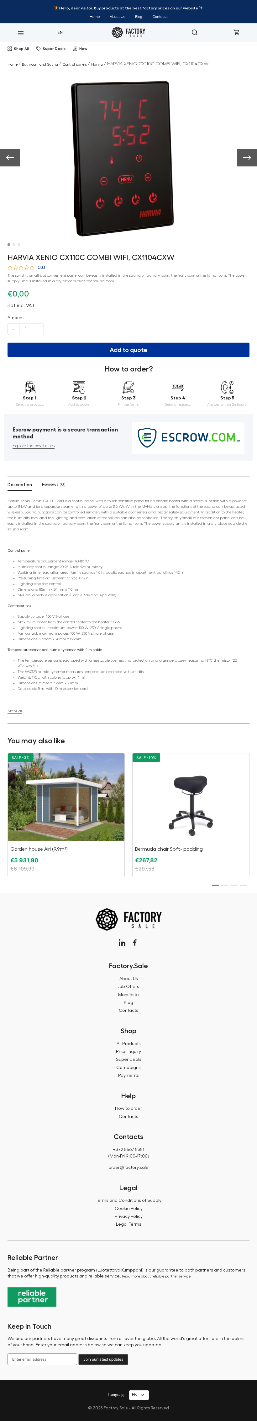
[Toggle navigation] (21, 32)
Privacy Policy (129, 1216)
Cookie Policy (129, 1209)
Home (95, 17)
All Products (129, 1044)
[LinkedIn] (122, 942)
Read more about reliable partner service (156, 1276)
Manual (15, 711)
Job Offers (128, 986)
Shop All (21, 49)
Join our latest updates (103, 1359)
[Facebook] (135, 942)
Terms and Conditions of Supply (128, 1200)
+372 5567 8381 (128, 1149)
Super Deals (54, 49)
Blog (138, 17)
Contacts (159, 17)
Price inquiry (128, 1051)
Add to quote (128, 350)
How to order (128, 1108)
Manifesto (128, 995)
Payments (128, 1075)
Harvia (97, 64)
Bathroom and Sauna (40, 64)
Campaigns (128, 1068)
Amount (16, 318)
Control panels (74, 64)
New (83, 49)
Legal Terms (128, 1224)
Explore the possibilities (34, 446)
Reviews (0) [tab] (54, 484)
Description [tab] (20, 484)
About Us (117, 17)
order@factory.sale (128, 1167)
